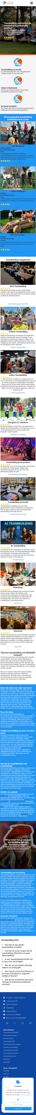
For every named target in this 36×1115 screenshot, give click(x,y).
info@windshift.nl (11, 1011)
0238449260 (10, 1008)
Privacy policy (25, 1095)
